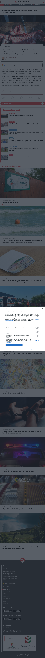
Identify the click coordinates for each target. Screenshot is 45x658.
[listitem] (22, 325)
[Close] (43, 309)
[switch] (37, 328)
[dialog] (22, 329)
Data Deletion (15, 349)
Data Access (22, 349)
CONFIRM (14, 344)
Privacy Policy (29, 349)
